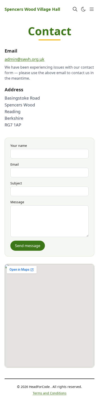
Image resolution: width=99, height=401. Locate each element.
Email (14, 164)
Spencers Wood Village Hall (32, 9)
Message (17, 202)
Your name (18, 145)
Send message (27, 245)
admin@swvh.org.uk (24, 59)
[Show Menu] (91, 9)
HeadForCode (40, 386)
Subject (16, 183)
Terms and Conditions (50, 393)
